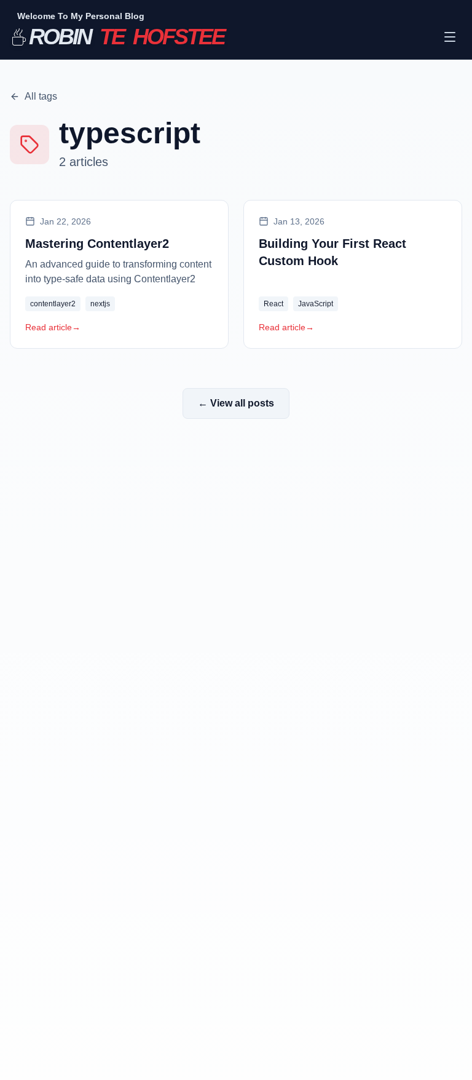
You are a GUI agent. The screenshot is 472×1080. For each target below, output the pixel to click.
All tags (41, 96)
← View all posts (236, 403)
